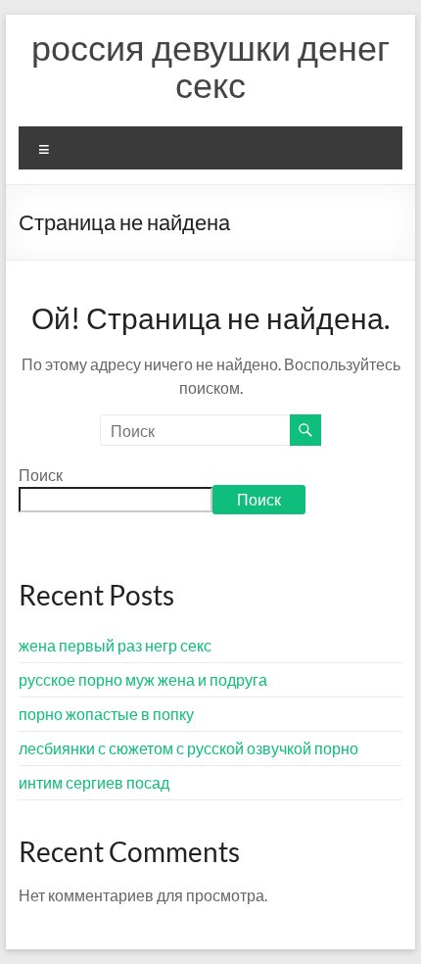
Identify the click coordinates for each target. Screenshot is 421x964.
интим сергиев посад (94, 782)
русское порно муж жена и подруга (143, 679)
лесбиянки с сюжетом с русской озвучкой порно (188, 748)
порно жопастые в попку (106, 713)
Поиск (41, 474)
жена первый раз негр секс (115, 645)
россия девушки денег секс (210, 65)
